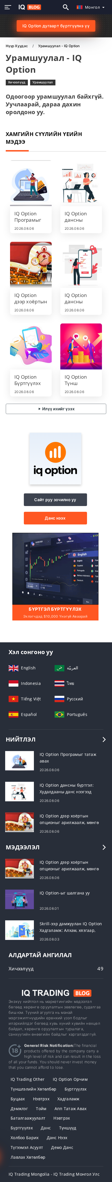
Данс (46, 1128)
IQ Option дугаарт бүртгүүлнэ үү (56, 25)
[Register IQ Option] (55, 568)
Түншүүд (67, 1128)
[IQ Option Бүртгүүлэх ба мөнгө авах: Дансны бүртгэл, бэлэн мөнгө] (31, 346)
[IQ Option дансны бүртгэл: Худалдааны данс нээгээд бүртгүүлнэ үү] (81, 183)
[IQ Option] (55, 482)
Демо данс (62, 1147)
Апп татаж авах (71, 1108)
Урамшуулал (42, 82)
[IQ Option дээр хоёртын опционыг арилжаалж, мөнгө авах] (31, 265)
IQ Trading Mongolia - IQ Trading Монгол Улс (54, 1174)
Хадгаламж (68, 1098)
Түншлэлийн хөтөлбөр (33, 1089)
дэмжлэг (19, 1108)
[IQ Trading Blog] (56, 992)
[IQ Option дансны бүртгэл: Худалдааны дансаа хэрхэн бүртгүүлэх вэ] (81, 265)
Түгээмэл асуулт (27, 1147)
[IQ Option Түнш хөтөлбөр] (81, 346)
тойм (41, 1108)
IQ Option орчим (70, 1079)
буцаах (18, 1098)
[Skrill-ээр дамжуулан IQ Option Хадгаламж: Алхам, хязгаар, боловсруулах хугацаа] (19, 929)
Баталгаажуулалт (28, 1118)
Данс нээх (55, 518)
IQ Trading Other (28, 1079)
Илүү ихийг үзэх (58, 408)
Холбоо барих (24, 1137)
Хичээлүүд (17, 82)
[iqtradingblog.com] (28, 7)
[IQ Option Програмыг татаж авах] (31, 183)
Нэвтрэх (41, 1098)
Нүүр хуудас (17, 46)
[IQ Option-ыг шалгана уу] (19, 898)
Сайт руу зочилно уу (55, 499)
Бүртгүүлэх (76, 1089)
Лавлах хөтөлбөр (28, 1157)
